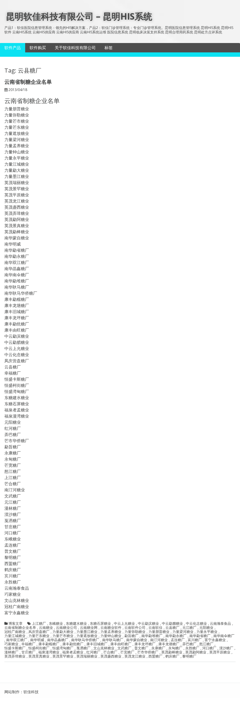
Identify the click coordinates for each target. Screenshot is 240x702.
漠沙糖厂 (226, 648)
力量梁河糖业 (182, 632)
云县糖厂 (172, 628)
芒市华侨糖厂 (147, 652)
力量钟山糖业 (110, 636)
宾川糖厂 (195, 640)
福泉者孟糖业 (72, 652)
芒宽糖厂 (127, 652)
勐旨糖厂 (131, 636)
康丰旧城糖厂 (96, 644)
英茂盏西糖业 (110, 656)
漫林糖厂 (11, 652)
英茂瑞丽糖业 (86, 656)
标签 (108, 47)
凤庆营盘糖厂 (38, 632)
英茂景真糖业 (38, 656)
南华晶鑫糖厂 (57, 640)
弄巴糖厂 (189, 644)
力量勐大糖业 (62, 632)
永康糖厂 (158, 648)
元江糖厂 (189, 628)
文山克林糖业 (103, 648)
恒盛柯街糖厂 (38, 648)
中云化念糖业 (196, 624)
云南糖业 (46, 628)
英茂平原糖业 (219, 652)
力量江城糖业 (14, 636)
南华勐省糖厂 (199, 636)
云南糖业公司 (66, 628)
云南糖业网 (88, 628)
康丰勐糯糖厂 (48, 644)
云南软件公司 (134, 628)
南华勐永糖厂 (175, 636)
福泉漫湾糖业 (48, 652)
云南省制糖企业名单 (28, 81)
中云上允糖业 (124, 624)
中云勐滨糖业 (148, 624)
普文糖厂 (141, 648)
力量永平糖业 (206, 632)
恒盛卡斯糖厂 (14, 648)
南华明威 (37, 640)
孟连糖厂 (178, 640)
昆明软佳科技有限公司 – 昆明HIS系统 (79, 16)
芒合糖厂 (110, 652)
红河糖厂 (93, 652)
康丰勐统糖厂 (72, 644)
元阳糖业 (206, 628)
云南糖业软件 (110, 628)
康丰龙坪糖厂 (144, 644)
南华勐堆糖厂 (151, 636)
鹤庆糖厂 (172, 656)
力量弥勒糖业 (134, 632)
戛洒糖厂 (83, 648)
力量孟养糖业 (110, 632)
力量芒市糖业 (62, 636)
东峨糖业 (56, 624)
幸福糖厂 (28, 644)
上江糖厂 (39, 624)
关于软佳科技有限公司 (75, 47)
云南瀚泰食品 (220, 624)
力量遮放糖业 (86, 636)
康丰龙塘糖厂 (168, 644)
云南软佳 (155, 628)
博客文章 (15, 624)
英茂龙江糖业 (134, 656)
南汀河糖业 (159, 640)
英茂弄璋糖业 (14, 656)
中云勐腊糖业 (172, 624)
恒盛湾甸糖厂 (62, 648)
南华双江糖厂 (16, 640)
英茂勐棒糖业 (171, 652)
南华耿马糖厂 (112, 640)
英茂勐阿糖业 (195, 652)
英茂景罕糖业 (62, 656)
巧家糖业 (11, 644)
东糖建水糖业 (76, 624)
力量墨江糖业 (86, 632)
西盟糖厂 (155, 656)
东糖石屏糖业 (100, 624)
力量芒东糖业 (38, 636)
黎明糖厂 (189, 656)
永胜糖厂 (192, 648)
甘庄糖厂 (28, 652)
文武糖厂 (124, 648)
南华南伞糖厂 (223, 636)
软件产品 (12, 47)
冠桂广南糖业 (14, 632)
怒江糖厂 (206, 644)
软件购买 (38, 47)
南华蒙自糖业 (136, 640)
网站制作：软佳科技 (21, 691)
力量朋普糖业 (158, 632)
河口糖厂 (209, 648)
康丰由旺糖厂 (120, 644)
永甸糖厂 (175, 648)
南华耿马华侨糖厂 (85, 640)
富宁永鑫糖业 (215, 640)
